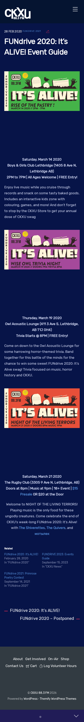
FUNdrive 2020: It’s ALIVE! (21, 554)
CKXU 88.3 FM (40, 693)
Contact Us (14, 666)
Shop (65, 659)
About (18, 659)
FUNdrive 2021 (32, 31)
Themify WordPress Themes (58, 699)
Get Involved (35, 659)
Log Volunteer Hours (60, 666)
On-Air (53, 659)
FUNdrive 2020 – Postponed (47, 618)
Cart (33, 666)
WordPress (31, 699)
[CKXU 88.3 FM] (17, 18)
